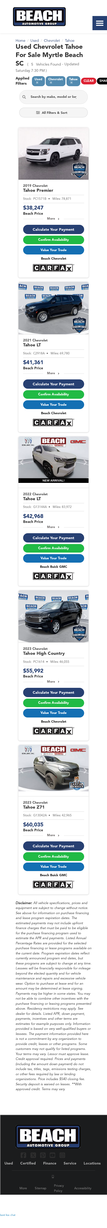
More (51, 218)
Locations (92, 1163)
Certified (28, 1163)
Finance (49, 1163)
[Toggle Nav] (99, 23)
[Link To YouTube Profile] (53, 1155)
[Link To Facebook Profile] (24, 1155)
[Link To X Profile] (33, 1155)
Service (70, 1163)
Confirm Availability (53, 240)
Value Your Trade (53, 250)
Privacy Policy (59, 1188)
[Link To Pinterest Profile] (43, 1155)
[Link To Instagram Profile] (62, 1155)
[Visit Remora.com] (80, 1202)
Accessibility (82, 1188)
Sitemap (40, 1188)
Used (8, 1163)
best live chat (7, 1215)
